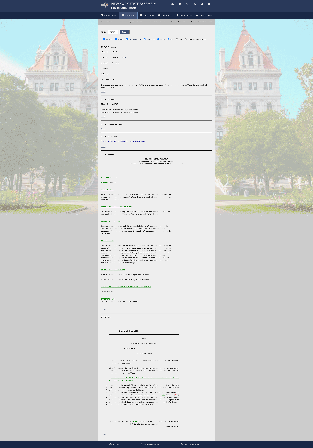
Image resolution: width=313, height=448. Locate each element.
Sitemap (115, 444)
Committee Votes (135, 39)
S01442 (123, 57)
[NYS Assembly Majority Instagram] (194, 4)
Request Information (151, 444)
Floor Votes (151, 39)
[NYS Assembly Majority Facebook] (180, 4)
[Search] (209, 4)
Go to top (103, 92)
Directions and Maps (191, 444)
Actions (120, 39)
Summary (109, 39)
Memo (162, 39)
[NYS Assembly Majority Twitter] (187, 4)
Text (171, 39)
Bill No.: (103, 32)
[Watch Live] (173, 4)
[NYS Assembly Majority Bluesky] (202, 4)
